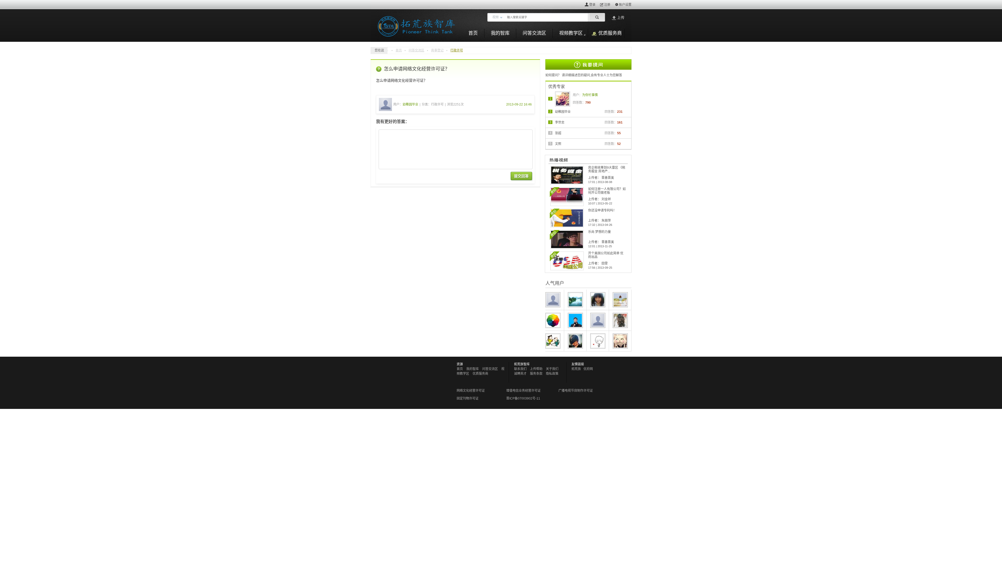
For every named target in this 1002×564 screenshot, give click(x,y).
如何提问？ (553, 75)
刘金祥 (606, 199)
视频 (495, 17)
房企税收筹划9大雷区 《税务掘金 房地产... (606, 169)
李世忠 (559, 122)
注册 (607, 5)
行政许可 (456, 50)
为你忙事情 (590, 95)
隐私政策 (552, 373)
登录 (592, 5)
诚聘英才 (520, 373)
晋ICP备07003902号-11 (523, 398)
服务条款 (536, 373)
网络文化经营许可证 (471, 390)
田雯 (604, 263)
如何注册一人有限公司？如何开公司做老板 (607, 191)
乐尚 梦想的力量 (599, 232)
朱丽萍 (606, 220)
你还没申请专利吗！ (602, 210)
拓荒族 (576, 369)
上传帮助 (536, 369)
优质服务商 (480, 373)
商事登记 (437, 50)
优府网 (588, 369)
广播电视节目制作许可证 (575, 390)
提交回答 (521, 176)
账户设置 (625, 5)
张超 (558, 133)
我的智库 (472, 369)
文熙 (558, 144)
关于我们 (552, 369)
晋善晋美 (607, 178)
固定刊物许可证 (468, 398)
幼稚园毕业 (410, 104)
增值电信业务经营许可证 (523, 390)
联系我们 (520, 369)
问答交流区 (416, 50)
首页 (399, 50)
